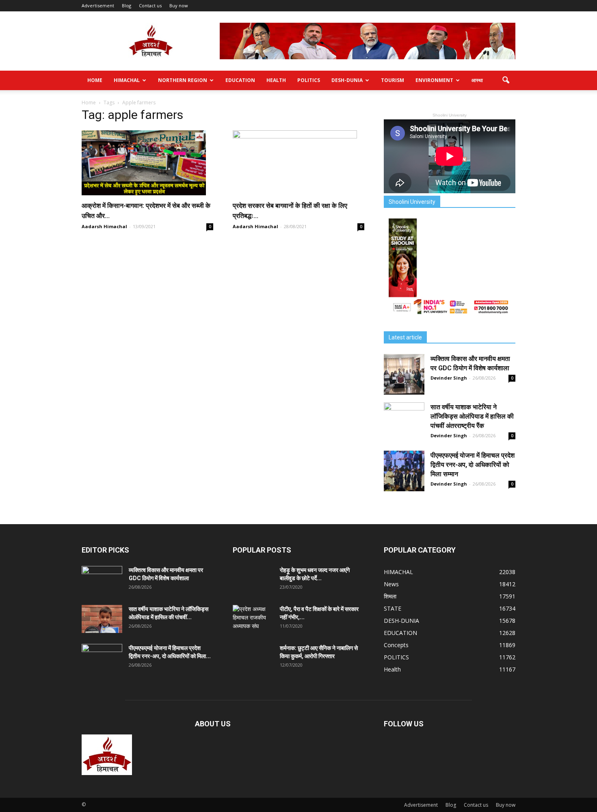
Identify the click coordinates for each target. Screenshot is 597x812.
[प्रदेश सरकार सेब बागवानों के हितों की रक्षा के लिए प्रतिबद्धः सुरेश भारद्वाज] (298, 162)
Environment (434, 80)
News (391, 584)
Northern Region (182, 80)
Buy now (178, 5)
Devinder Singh (448, 378)
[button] (505, 80)
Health (276, 80)
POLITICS (308, 80)
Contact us (150, 5)
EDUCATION (240, 80)
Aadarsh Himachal (104, 226)
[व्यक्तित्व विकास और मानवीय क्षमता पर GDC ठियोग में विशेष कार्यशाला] (404, 374)
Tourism (392, 80)
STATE (392, 608)
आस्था (477, 80)
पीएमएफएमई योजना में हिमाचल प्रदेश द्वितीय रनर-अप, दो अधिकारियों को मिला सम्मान (472, 464)
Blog (126, 5)
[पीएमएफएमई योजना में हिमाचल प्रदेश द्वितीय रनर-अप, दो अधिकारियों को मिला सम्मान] (404, 471)
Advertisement (98, 5)
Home (94, 80)
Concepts (396, 645)
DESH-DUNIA (347, 80)
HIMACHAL (127, 80)
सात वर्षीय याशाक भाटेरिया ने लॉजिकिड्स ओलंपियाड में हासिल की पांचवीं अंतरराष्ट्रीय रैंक (472, 416)
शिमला (390, 596)
